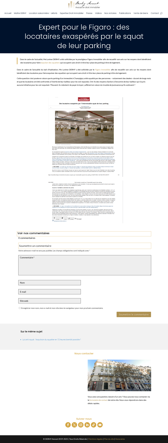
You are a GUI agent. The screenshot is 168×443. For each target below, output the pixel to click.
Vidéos (98, 13)
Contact (155, 13)
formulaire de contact (99, 400)
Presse (89, 13)
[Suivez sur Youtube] (100, 425)
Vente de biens (141, 13)
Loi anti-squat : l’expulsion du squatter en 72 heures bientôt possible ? (52, 339)
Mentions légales (95, 439)
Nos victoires (110, 13)
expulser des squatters (50, 62)
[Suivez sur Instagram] (81, 425)
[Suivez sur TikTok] (93, 425)
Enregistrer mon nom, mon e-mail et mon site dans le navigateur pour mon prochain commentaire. (62, 308)
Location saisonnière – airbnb (43, 13)
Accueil (7, 13)
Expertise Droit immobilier (72, 13)
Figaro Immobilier (102, 69)
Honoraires (120, 439)
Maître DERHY (20, 13)
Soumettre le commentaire (134, 314)
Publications (125, 13)
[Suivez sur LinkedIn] (87, 425)
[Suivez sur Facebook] (68, 425)
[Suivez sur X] (74, 425)
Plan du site (109, 439)
